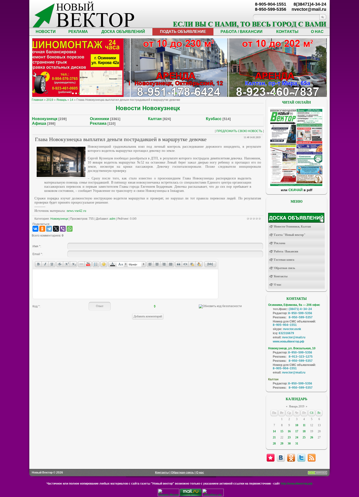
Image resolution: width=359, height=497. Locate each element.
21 (274, 437)
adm (112, 218)
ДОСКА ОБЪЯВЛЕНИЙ (123, 32)
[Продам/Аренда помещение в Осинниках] (182, 93)
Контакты (162, 472)
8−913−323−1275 (301, 356)
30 (289, 443)
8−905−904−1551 (285, 325)
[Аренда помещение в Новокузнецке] (79, 93)
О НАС (317, 32)
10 (296, 425)
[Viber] (63, 229)
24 (296, 437)
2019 (49, 100)
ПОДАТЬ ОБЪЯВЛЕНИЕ (183, 32)
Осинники (99, 119)
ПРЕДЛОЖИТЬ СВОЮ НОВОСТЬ (239, 131)
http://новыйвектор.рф (297, 483)
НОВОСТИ (46, 32)
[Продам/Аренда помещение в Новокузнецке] (170, 93)
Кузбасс (214, 119)
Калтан (155, 119)
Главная (37, 100)
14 (71, 100)
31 (296, 443)
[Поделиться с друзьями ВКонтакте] (281, 458)
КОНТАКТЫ (287, 32)
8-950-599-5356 (270, 9)
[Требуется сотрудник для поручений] (275, 93)
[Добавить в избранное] (271, 458)
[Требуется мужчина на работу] (278, 93)
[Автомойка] (73, 93)
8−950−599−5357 (301, 317)
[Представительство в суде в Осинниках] (192, 93)
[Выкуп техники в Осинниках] (195, 93)
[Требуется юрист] (268, 93)
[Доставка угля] (89, 93)
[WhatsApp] (70, 229)
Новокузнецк (44, 119)
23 (289, 437)
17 (296, 431)
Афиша (39, 123)
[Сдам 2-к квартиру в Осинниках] (294, 93)
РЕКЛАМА (78, 32)
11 (304, 425)
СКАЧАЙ (295, 190)
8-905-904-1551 (270, 4)
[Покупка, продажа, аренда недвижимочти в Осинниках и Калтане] (287, 93)
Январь (61, 100)
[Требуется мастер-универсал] (281, 93)
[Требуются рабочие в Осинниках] (290, 93)
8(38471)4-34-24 (310, 4)
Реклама (98, 123)
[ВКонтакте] (35, 229)
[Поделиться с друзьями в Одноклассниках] (291, 458)
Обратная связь (182, 472)
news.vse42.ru (76, 211)
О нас (200, 472)
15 (281, 431)
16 (289, 431)
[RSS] (312, 458)
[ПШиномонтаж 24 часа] (76, 93)
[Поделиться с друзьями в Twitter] (301, 458)
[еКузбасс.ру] (213, 495)
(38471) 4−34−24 (300, 309)
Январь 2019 (296, 406)
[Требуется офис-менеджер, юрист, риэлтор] (284, 93)
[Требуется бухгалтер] (271, 93)
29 (281, 443)
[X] (56, 229)
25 (304, 437)
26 (311, 437)
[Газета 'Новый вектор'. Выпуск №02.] (296, 187)
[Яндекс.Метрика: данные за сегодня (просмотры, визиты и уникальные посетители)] (168, 492)
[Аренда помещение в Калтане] (82, 93)
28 (274, 443)
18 (304, 431)
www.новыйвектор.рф (288, 341)
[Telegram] (49, 229)
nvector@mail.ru (293, 337)
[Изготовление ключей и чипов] (92, 93)
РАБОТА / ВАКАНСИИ (242, 32)
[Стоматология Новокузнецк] (95, 93)
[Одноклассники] (42, 229)
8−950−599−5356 (300, 313)
